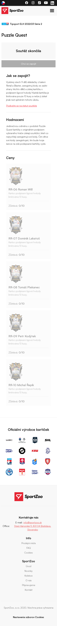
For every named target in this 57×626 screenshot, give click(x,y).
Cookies (28, 552)
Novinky (28, 570)
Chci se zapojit (28, 63)
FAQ (28, 547)
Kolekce (28, 575)
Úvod (28, 566)
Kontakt (28, 589)
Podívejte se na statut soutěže (21, 105)
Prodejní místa (28, 543)
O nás (29, 580)
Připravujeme (28, 585)
